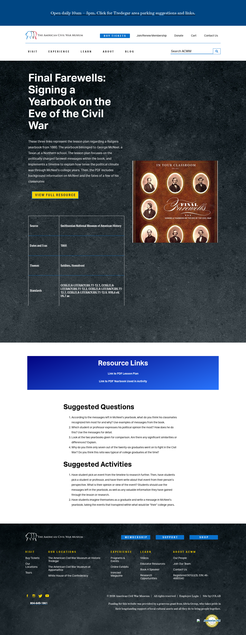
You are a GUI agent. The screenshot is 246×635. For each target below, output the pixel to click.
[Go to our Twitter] (40, 596)
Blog (129, 51)
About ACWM (184, 551)
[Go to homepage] (54, 537)
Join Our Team (182, 564)
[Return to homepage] (54, 35)
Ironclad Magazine (117, 574)
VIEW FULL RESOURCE (55, 195)
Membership (136, 537)
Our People (180, 558)
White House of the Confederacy (68, 575)
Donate (178, 35)
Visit (33, 51)
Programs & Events (118, 560)
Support (170, 537)
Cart (193, 35)
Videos (144, 558)
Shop (204, 537)
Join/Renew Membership (151, 35)
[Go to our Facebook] (27, 596)
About (108, 51)
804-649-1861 (38, 603)
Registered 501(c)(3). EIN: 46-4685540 (190, 577)
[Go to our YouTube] (47, 596)
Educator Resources (152, 564)
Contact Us (211, 35)
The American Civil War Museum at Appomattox (69, 568)
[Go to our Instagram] (34, 596)
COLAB (216, 596)
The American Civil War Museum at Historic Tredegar (74, 560)
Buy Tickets (115, 35)
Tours (28, 572)
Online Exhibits (120, 567)
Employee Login (189, 596)
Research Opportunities (148, 577)
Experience (59, 51)
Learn (86, 51)
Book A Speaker (150, 569)
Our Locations (31, 565)
